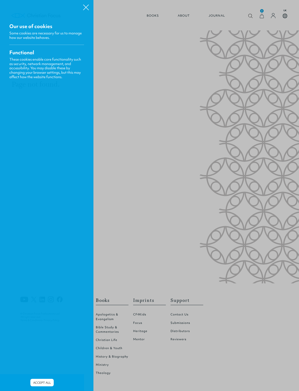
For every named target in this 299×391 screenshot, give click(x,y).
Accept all (42, 383)
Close (86, 5)
